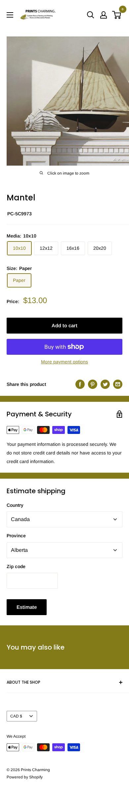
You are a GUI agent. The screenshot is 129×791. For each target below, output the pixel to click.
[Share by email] (117, 384)
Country (15, 505)
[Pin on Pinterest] (92, 384)
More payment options (64, 361)
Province (16, 535)
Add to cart (64, 325)
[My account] (103, 15)
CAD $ (16, 716)
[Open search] (90, 15)
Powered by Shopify (25, 777)
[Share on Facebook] (80, 384)
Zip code (16, 566)
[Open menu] (10, 15)
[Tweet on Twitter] (105, 384)
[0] (117, 15)
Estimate (27, 607)
